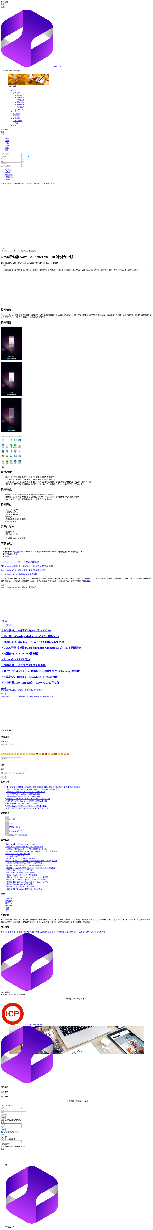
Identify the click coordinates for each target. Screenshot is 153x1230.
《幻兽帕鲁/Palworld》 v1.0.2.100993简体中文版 (25, 796)
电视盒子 (20, 105)
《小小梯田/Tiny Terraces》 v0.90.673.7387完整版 (30, 682)
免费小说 (4, 932)
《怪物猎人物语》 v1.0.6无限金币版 (19, 884)
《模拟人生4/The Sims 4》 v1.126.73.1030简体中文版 (26, 801)
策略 (32, 932)
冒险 (99, 932)
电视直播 (62, 932)
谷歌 (7, 143)
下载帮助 (9, 898)
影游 (45, 932)
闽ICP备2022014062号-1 (34, 1025)
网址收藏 (9, 901)
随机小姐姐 (17, 121)
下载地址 (6, 556)
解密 (24, 932)
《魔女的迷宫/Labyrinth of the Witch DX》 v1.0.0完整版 (26, 877)
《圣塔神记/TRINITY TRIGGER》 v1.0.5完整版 (29, 676)
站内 (7, 138)
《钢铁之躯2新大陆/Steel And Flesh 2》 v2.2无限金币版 (26, 882)
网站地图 (9, 905)
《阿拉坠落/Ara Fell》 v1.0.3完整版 (19, 870)
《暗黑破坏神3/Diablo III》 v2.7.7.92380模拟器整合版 (32, 641)
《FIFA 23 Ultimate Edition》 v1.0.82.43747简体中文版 (27, 808)
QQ (2, 773)
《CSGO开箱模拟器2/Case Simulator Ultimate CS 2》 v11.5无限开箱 (41, 647)
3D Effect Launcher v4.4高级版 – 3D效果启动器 (19, 574)
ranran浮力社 (58, 66)
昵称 (2, 769)
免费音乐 (9, 179)
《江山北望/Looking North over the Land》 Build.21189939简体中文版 (32, 789)
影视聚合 (70, 932)
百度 (7, 141)
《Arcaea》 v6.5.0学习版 (15, 659)
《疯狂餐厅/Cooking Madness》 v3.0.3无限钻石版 (30, 636)
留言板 (15, 123)
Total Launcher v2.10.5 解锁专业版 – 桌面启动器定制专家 (23, 570)
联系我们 (87, 581)
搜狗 (7, 148)
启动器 (16, 552)
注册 (2, 7)
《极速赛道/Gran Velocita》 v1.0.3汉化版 (21, 887)
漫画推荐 (16, 116)
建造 (49, 932)
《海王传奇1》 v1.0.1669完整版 (19, 653)
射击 (9, 932)
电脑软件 (20, 95)
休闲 (76, 932)
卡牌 (57, 932)
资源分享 (16, 93)
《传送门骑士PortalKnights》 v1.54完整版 (21, 875)
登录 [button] (2, 4)
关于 (14, 125)
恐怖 (42, 932)
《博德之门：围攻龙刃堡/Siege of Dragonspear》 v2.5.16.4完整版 (30, 868)
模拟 (103, 932)
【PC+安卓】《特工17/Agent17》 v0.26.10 (26, 630)
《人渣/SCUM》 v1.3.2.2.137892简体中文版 (23, 794)
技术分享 (16, 111)
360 (6, 150)
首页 (14, 90)
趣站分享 (16, 114)
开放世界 (15, 932)
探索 (53, 932)
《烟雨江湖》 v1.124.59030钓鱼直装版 (23, 665)
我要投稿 (9, 903)
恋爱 (28, 932)
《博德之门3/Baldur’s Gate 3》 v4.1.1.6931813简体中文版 (28, 799)
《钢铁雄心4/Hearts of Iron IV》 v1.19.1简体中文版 (25, 792)
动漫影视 (16, 118)
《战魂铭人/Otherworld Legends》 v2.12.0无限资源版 (25, 880)
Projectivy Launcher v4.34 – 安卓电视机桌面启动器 (20, 562)
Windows (20, 109)
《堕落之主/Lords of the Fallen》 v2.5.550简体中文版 (26, 806)
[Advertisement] (76, 200)
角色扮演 (91, 932)
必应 (7, 145)
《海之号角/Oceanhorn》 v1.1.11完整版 (20, 872)
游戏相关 (20, 102)
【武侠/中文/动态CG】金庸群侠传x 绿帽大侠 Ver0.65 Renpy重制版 (40, 671)
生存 (20, 932)
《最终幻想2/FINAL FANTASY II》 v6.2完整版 (23, 889)
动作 (37, 932)
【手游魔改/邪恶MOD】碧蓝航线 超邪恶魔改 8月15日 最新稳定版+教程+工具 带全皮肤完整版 (43, 787)
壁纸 (7, 521)
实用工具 (20, 107)
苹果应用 (20, 100)
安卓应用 (20, 97)
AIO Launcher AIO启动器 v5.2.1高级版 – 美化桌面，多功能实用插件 (27, 566)
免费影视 (9, 177)
